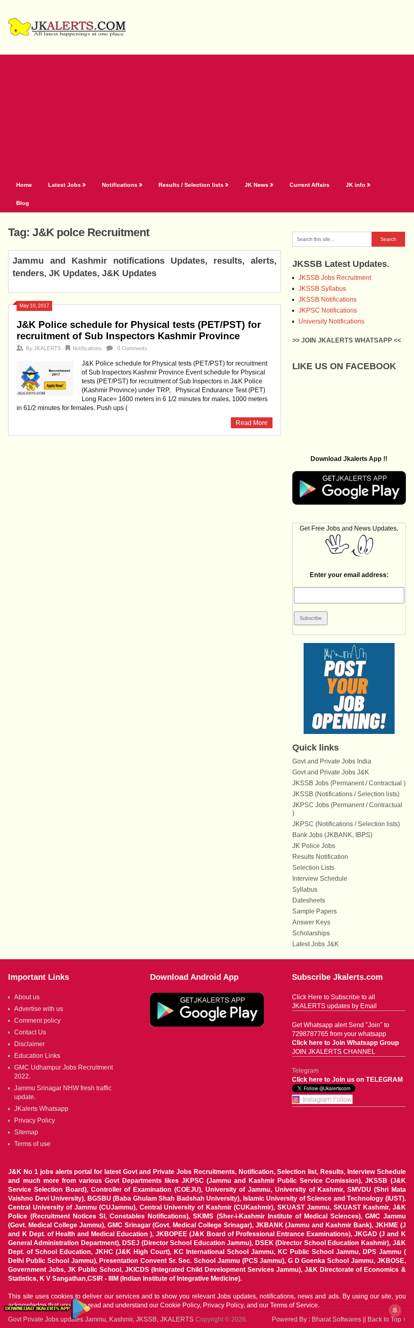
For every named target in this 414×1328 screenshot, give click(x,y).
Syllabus (304, 889)
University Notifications (331, 321)
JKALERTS (47, 348)
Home (24, 185)
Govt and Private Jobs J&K (330, 772)
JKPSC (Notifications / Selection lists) (346, 823)
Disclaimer (29, 1043)
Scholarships (311, 933)
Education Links (37, 1055)
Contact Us (30, 1032)
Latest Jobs (64, 185)
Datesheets (308, 900)
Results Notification (320, 856)
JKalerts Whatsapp (41, 1108)
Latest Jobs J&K (315, 944)
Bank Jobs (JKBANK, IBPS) (332, 834)
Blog (22, 203)
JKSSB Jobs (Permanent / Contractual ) (349, 783)
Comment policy (37, 1020)
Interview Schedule (319, 878)
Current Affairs (309, 185)
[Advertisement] (207, 115)
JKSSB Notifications (327, 299)
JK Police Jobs (313, 845)
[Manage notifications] (395, 1310)
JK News (256, 185)
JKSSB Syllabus (322, 288)
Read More (252, 422)
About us (27, 997)
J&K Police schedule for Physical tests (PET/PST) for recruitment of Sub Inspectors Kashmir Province (139, 330)
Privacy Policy (34, 1120)
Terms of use (32, 1143)
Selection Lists (313, 867)
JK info (355, 185)
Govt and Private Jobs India (331, 761)
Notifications (119, 185)
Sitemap (26, 1132)
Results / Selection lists (191, 185)
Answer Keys (311, 922)
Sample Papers (314, 911)
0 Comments (132, 348)
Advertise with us (38, 1008)
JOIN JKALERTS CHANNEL (333, 1051)
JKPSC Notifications (327, 310)
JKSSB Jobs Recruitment (334, 277)
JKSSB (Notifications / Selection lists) (345, 794)
